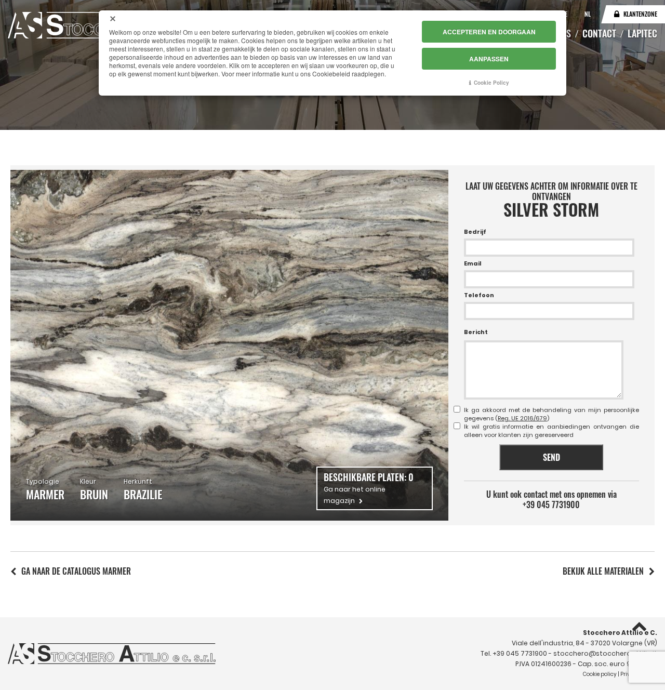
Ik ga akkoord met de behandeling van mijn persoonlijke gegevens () (551, 414)
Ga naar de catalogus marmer (76, 571)
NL (587, 13)
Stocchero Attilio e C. (620, 632)
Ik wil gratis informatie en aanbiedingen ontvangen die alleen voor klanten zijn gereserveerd (551, 430)
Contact (599, 33)
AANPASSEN (489, 58)
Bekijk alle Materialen (603, 571)
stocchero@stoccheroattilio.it (605, 653)
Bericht (476, 332)
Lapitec (642, 33)
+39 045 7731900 (551, 504)
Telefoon (479, 295)
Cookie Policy (491, 82)
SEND (551, 457)
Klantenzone (640, 13)
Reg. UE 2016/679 (522, 418)
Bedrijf (475, 232)
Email (473, 263)
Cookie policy (600, 674)
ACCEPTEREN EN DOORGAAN (489, 31)
